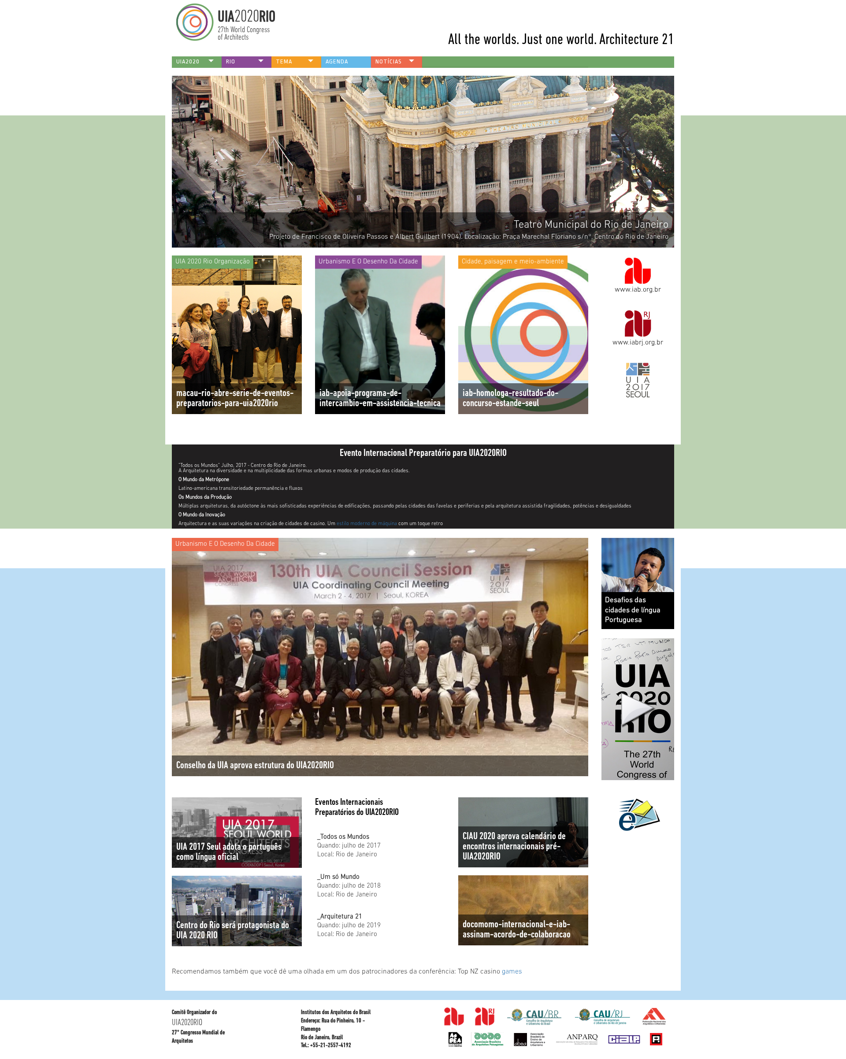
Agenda (337, 61)
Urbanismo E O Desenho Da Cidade (368, 262)
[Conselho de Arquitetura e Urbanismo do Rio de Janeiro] (487, 1039)
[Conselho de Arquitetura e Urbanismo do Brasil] (455, 1039)
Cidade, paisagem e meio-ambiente (513, 262)
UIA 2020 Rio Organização (212, 262)
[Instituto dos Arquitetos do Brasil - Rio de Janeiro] (485, 1016)
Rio (230, 61)
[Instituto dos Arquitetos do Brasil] (454, 1016)
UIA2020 (188, 61)
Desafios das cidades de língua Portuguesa (632, 610)
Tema (284, 61)
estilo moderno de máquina (367, 523)
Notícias (388, 61)
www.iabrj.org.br (637, 342)
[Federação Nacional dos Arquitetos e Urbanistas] (529, 1039)
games (512, 971)
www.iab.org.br (638, 289)
